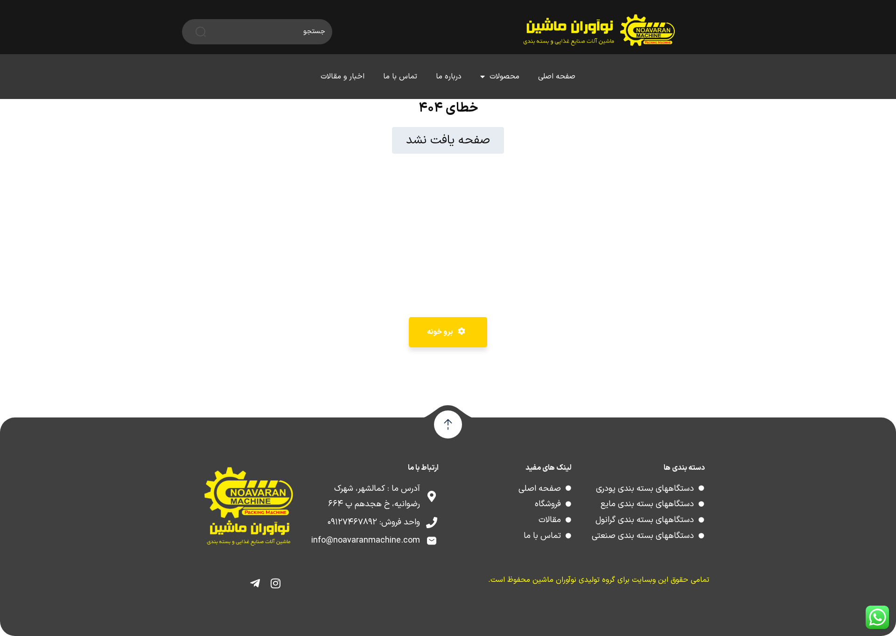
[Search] (194, 31)
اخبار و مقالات (342, 76)
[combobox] (268, 31)
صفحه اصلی (556, 76)
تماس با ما (400, 76)
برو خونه (440, 332)
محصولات (504, 76)
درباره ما (449, 76)
